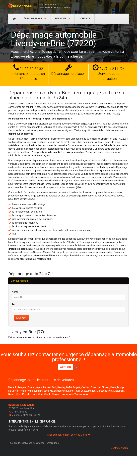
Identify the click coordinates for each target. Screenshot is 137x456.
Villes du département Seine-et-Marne (67, 434)
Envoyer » (21, 317)
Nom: (15, 292)
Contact (84, 18)
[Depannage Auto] (20, 5)
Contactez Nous (119, 448)
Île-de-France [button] (33, 18)
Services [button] (61, 18)
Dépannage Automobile (21, 405)
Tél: (14, 304)
